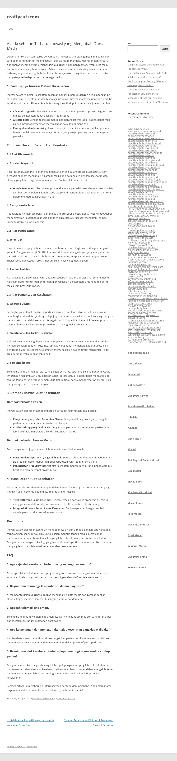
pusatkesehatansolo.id (141, 191)
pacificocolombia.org (157, 298)
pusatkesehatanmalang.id (143, 194)
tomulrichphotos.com (140, 308)
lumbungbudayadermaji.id (143, 216)
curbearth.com (136, 298)
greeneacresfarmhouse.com (144, 257)
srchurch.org (152, 329)
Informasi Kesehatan (43, 698)
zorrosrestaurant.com (140, 245)
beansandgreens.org (140, 293)
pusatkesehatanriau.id (141, 155)
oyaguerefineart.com (139, 264)
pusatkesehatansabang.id (142, 169)
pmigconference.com (140, 303)
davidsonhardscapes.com (142, 247)
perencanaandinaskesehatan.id (146, 138)
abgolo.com (152, 315)
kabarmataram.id (138, 288)
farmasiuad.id (136, 208)
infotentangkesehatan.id (142, 279)
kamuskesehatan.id (139, 283)
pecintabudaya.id (155, 208)
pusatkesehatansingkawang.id (145, 201)
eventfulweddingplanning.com (145, 310)
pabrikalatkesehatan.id (141, 136)
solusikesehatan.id (138, 128)
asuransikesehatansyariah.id (144, 131)
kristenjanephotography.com (144, 327)
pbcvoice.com (155, 266)
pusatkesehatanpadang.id (143, 177)
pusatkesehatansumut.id (142, 145)
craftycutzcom (23, 17)
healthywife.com (137, 266)
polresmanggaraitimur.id (142, 274)
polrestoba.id (135, 276)
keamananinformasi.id (141, 339)
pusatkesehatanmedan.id (142, 172)
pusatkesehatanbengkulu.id (144, 160)
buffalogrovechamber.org (142, 235)
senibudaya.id (136, 213)
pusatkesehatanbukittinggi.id (144, 179)
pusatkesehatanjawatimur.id (144, 143)
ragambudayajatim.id (140, 211)
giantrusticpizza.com (140, 332)
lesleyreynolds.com (139, 305)
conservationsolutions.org (142, 296)
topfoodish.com (137, 300)
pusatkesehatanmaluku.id (143, 162)
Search (131, 43)
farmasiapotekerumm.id (142, 286)
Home (10, 28)
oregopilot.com (136, 317)
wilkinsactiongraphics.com (143, 249)
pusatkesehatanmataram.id (144, 196)
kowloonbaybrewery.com (142, 313)
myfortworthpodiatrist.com (143, 322)
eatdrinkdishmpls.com (140, 237)
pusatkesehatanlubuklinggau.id (146, 189)
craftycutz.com (136, 240)
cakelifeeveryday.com (140, 291)
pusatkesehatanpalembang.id (145, 186)
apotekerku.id (135, 206)
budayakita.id (161, 211)
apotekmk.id (151, 206)
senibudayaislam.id (139, 218)
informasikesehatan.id (140, 281)
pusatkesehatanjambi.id (142, 157)
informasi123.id (157, 342)
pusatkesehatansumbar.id (143, 148)
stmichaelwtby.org (138, 337)
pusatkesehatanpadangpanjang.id (147, 182)
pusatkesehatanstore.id (141, 133)
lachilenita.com (136, 315)
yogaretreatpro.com (139, 325)
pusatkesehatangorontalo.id (144, 167)
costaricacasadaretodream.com (146, 320)
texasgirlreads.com (156, 240)
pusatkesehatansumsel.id (142, 150)
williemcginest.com (139, 242)
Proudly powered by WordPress (22, 746)
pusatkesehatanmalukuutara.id (146, 165)
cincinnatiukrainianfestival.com (146, 259)
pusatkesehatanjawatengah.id (145, 152)
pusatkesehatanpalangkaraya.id (146, 203)
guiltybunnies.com (138, 252)
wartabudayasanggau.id (142, 225)
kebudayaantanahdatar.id (143, 220)
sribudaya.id (135, 228)
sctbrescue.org (136, 329)
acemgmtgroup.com (139, 254)
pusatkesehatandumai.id (142, 184)
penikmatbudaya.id (156, 213)
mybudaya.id (135, 223)
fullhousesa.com (137, 262)
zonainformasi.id (137, 342)
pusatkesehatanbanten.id (142, 140)
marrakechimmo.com (140, 271)
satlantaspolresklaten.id (141, 233)
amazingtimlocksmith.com (143, 269)
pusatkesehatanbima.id (141, 199)
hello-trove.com (155, 300)
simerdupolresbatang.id (142, 230)
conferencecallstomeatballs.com (146, 334)
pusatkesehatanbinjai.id (142, 174)
